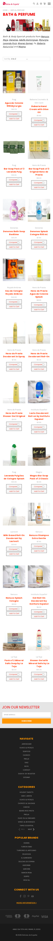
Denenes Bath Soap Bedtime (14, 233)
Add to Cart (14, 118)
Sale (26, 763)
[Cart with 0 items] (44, 3)
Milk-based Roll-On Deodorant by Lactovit (14, 538)
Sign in (21, 774)
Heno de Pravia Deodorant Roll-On (38, 355)
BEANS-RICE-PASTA (26, 811)
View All (26, 880)
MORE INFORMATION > (26, 903)
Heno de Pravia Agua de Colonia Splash (39, 293)
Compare (13, 114)
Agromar (26, 865)
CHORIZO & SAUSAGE (26, 803)
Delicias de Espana (26, 862)
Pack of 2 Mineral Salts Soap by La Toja (14, 663)
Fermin (26, 843)
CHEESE (26, 807)
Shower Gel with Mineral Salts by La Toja (39, 663)
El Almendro (26, 858)
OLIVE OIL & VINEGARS (26, 818)
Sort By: (7, 59)
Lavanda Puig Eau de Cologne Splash (14, 477)
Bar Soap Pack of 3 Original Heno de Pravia (39, 171)
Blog (26, 766)
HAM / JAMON (26, 796)
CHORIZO (26, 755)
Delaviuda (26, 854)
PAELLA (26, 759)
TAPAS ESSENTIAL (26, 826)
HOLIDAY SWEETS (26, 792)
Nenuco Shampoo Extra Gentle (39, 537)
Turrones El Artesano (26, 850)
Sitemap (26, 777)
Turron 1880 (26, 847)
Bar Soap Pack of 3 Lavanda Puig (14, 170)
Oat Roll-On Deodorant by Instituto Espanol (39, 600)
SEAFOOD (26, 751)
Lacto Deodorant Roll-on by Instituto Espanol (39, 416)
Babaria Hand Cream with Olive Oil (38, 109)
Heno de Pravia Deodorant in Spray (14, 355)
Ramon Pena (26, 873)
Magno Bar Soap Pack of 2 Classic (39, 477)
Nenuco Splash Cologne (14, 599)
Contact (26, 770)
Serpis (26, 876)
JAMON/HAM (26, 744)
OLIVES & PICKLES (27, 748)
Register (31, 774)
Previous (4, 938)
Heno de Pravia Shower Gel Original (14, 415)
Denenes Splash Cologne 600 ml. (39, 233)
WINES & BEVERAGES (26, 822)
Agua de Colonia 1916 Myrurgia (14, 104)
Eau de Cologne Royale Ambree (14, 292)
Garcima (26, 869)
